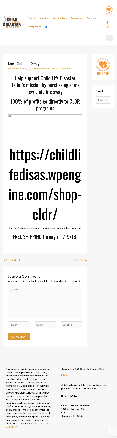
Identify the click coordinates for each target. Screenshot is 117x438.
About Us (44, 18)
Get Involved (60, 18)
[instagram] (108, 26)
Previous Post (11, 260)
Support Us (35, 26)
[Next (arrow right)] (112, 219)
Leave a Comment (61, 68)
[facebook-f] (108, 22)
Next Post (80, 260)
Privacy (65, 375)
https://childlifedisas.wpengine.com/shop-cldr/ (45, 183)
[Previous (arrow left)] (5, 219)
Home (32, 18)
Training (91, 18)
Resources (77, 18)
